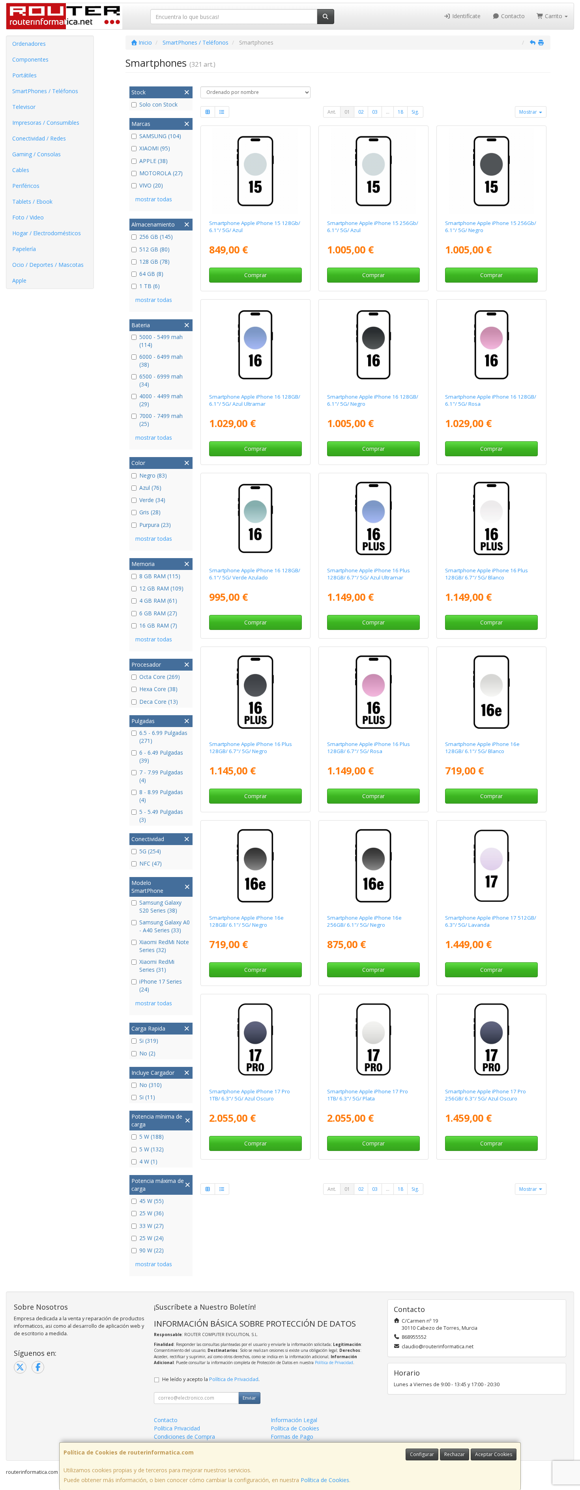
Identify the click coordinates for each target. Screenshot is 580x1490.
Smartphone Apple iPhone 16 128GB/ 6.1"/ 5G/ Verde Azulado (254, 574)
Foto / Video (28, 217)
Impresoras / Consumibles (45, 122)
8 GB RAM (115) (159, 576)
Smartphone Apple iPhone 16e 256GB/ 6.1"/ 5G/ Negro (364, 921)
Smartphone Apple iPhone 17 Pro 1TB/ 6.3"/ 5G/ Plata (367, 1095)
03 (375, 112)
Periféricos (25, 185)
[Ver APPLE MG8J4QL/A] (492, 1040)
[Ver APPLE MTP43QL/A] (255, 171)
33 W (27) (151, 1225)
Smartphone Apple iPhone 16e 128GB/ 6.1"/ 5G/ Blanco (482, 747)
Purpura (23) (155, 525)
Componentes (30, 59)
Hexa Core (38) (158, 689)
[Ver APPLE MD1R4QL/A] (492, 692)
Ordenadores (29, 43)
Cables (20, 170)
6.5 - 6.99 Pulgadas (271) (163, 736)
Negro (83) (153, 475)
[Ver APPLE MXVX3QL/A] (374, 519)
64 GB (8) (151, 273)
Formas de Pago (292, 1436)
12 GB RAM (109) (161, 588)
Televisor (24, 107)
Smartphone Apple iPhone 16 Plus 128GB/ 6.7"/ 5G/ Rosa (368, 747)
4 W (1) (148, 1161)
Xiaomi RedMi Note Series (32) (164, 946)
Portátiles (24, 75)
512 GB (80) (154, 249)
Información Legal (294, 1420)
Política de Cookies (325, 1480)
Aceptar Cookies (493, 1454)
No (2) (147, 1053)
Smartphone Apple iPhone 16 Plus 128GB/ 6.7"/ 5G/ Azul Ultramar (368, 574)
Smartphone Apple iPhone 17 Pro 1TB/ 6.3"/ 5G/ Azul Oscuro (249, 1095)
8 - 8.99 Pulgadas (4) (161, 796)
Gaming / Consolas (36, 154)
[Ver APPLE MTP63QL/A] (492, 171)
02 (361, 112)
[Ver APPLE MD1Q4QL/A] (255, 866)
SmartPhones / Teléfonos (45, 91)
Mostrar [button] (528, 112)
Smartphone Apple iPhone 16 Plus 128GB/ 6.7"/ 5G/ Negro (250, 747)
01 (347, 112)
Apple (19, 280)
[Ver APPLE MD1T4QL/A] (374, 866)
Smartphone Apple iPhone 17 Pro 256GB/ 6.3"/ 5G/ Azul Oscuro (485, 1095)
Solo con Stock (158, 104)
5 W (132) (151, 1149)
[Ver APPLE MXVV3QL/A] (492, 519)
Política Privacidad (177, 1428)
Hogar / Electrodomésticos (46, 233)
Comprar (255, 275)
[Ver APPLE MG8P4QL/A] (374, 1040)
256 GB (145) (156, 236)
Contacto (512, 16)
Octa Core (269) (159, 676)
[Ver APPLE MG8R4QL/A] (255, 1040)
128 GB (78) (154, 261)
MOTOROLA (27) (161, 173)
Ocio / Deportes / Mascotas (48, 264)
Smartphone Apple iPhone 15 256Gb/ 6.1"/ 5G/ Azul (372, 226)
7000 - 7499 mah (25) (161, 419)
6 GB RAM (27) (158, 613)
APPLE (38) (153, 161)
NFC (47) (150, 863)
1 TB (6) (149, 286)
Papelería (24, 249)
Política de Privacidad (334, 1362)
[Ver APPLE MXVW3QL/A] (374, 692)
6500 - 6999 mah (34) (161, 380)
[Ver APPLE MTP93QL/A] (374, 171)
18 (400, 112)
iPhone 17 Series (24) (160, 985)
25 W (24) (151, 1238)
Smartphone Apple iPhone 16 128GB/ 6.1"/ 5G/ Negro (372, 400)
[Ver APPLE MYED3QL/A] (255, 519)
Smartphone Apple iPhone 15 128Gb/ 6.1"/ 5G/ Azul (254, 226)
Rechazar (454, 1454)
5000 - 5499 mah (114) (161, 341)
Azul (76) (150, 487)
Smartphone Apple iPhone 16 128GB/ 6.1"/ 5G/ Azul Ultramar (254, 400)
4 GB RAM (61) (158, 600)
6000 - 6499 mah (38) (161, 360)
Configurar (422, 1454)
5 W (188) (151, 1136)
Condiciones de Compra (184, 1436)
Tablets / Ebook (32, 201)
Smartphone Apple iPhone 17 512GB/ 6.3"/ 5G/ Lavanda (490, 921)
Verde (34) (152, 500)
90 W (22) (151, 1250)
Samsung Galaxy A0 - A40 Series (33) (164, 926)
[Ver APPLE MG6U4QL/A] (492, 866)
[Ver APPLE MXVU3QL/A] (255, 692)
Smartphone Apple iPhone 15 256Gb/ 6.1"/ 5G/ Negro (490, 226)
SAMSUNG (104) (160, 136)
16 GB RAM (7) (158, 625)
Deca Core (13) (158, 701)
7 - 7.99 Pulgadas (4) (161, 776)
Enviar (249, 1397)
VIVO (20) (151, 185)
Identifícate (466, 16)
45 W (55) (151, 1201)
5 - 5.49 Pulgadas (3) (161, 815)
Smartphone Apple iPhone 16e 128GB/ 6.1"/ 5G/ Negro (246, 921)
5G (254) (150, 851)
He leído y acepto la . (211, 1379)
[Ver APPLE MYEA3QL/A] (492, 345)
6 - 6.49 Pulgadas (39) (161, 756)
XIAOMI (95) (154, 148)
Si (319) (148, 1040)
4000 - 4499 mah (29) (161, 400)
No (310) (150, 1085)
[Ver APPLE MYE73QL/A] (374, 345)
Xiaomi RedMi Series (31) (156, 965)
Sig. (415, 112)
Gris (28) (150, 512)
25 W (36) (151, 1213)
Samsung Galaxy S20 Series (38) (160, 906)
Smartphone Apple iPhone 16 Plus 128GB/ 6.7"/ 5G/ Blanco (486, 574)
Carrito (553, 16)
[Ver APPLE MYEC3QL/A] (255, 345)
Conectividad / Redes (39, 138)
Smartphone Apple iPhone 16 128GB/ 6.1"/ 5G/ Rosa (490, 400)
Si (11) (147, 1097)
